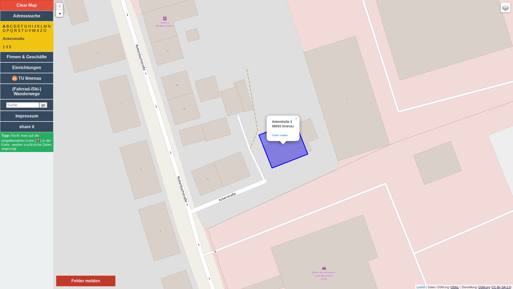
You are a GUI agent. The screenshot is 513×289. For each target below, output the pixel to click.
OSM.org (484, 287)
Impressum (26, 116)
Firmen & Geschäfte (27, 57)
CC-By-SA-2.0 (501, 287)
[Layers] (505, 7)
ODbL (454, 287)
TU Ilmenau (29, 78)
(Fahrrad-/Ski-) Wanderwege (26, 91)
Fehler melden (280, 135)
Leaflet (421, 287)
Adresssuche (26, 16)
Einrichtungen (26, 67)
